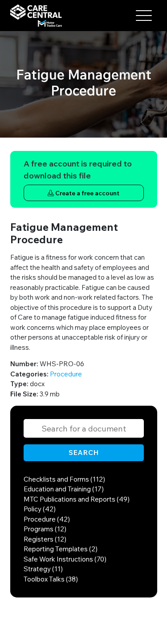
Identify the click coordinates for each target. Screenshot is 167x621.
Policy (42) (40, 509)
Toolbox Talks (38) (51, 579)
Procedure (66, 374)
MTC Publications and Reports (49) (77, 499)
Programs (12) (45, 529)
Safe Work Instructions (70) (65, 559)
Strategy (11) (43, 569)
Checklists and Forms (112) (64, 479)
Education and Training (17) (64, 489)
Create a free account (86, 193)
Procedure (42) (47, 519)
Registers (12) (45, 539)
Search (84, 452)
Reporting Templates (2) (61, 549)
